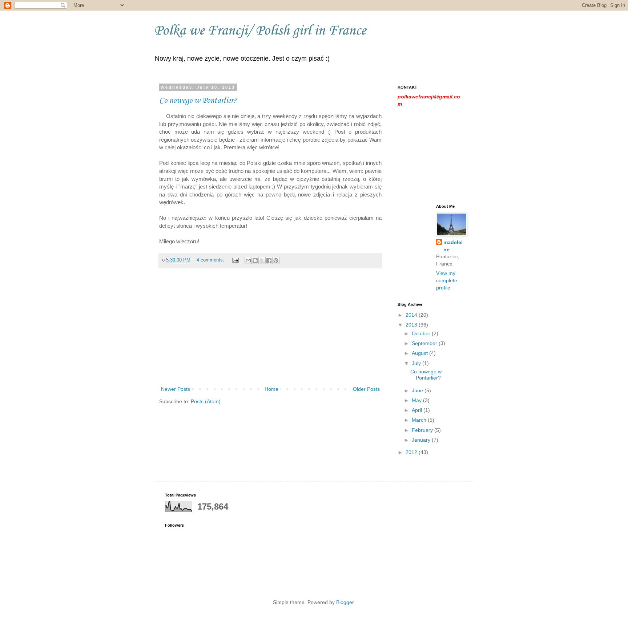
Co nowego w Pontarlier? (198, 100)
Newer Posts (175, 389)
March (420, 420)
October (422, 333)
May (417, 400)
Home (271, 389)
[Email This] (248, 260)
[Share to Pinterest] (275, 260)
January (422, 440)
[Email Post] (235, 260)
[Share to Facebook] (269, 260)
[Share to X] (262, 260)
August (420, 353)
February (423, 430)
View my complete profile (446, 280)
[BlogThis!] (255, 260)
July (417, 363)
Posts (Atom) (206, 401)
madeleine (453, 245)
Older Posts (366, 389)
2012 (412, 452)
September (425, 343)
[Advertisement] (270, 330)
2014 (412, 315)
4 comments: (211, 260)
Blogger (345, 602)
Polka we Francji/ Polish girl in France (260, 31)
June (418, 390)
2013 (412, 325)
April (417, 410)
